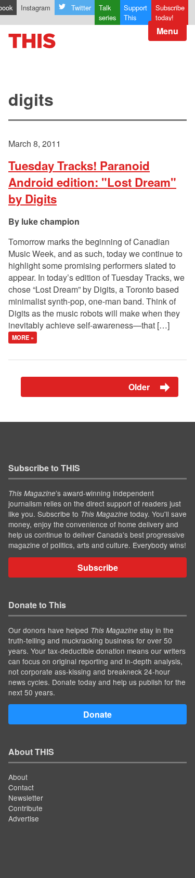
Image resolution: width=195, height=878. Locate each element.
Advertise (23, 818)
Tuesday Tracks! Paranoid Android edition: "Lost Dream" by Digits (92, 182)
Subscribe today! (170, 12)
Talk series (107, 12)
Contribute (25, 808)
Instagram (35, 7)
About (18, 777)
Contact (21, 787)
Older (140, 387)
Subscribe (97, 567)
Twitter (81, 7)
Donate (97, 714)
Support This (135, 12)
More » (23, 338)
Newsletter (25, 797)
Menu (167, 31)
